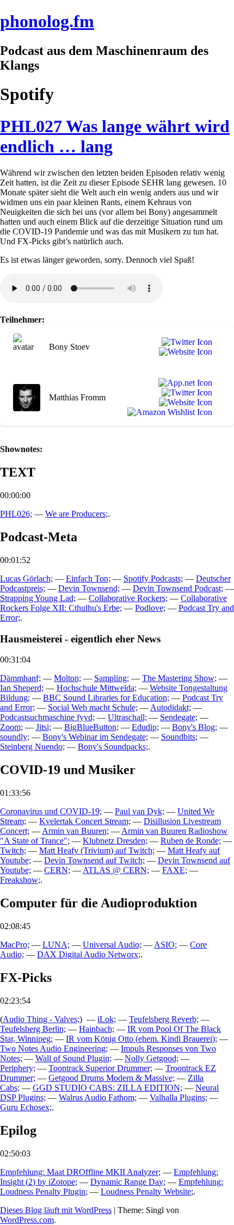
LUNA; (56, 944)
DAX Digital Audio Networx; (88, 954)
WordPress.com (27, 1219)
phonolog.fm (47, 21)
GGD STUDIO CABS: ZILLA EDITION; (107, 1087)
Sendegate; (179, 717)
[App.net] (183, 383)
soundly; (14, 736)
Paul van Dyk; (139, 811)
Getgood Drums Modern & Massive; (111, 1077)
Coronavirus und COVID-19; (51, 811)
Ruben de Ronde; (191, 840)
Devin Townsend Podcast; (178, 588)
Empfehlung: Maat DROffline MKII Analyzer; (80, 1172)
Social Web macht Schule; (93, 707)
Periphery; (17, 1068)
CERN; (57, 870)
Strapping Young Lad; (38, 598)
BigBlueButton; (91, 727)
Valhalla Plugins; (178, 1097)
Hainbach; (96, 1029)
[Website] (183, 352)
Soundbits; (179, 736)
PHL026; (16, 513)
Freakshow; (20, 879)
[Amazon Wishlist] (167, 412)
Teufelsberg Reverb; (164, 1019)
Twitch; (13, 850)
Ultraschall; (127, 717)
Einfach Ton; (88, 578)
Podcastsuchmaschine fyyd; (47, 717)
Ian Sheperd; (22, 687)
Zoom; (11, 727)
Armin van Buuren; (75, 831)
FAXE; (174, 870)
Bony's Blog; (194, 727)
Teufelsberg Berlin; (33, 1029)
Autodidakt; (170, 707)
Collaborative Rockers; (128, 598)
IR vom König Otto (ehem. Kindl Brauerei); (141, 1038)
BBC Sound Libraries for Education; (106, 697)
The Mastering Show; (179, 678)
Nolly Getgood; (151, 1058)
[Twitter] (184, 342)
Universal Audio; (112, 944)
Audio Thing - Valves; (41, 1019)
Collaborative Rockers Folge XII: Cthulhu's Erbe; (113, 602)
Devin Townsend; (89, 588)
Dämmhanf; (20, 678)
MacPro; (14, 944)
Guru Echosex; (26, 1107)
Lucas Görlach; (26, 578)
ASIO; (165, 944)
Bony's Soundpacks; (113, 746)
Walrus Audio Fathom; (98, 1097)
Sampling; (111, 678)
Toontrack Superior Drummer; (100, 1068)
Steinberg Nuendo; (32, 746)
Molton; (67, 678)
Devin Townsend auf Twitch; (94, 860)
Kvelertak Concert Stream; (85, 821)
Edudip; (145, 727)
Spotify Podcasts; (153, 578)
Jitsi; (43, 727)
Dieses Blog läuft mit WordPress (56, 1210)
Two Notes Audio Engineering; (54, 1048)
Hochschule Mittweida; (97, 687)
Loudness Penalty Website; (147, 1191)
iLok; (106, 1019)
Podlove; (150, 607)
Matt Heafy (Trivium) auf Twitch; (97, 850)
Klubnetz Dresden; (115, 840)
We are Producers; (76, 513)
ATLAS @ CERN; (116, 870)
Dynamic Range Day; (127, 1181)
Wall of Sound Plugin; (73, 1058)
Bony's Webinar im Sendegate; (95, 736)
